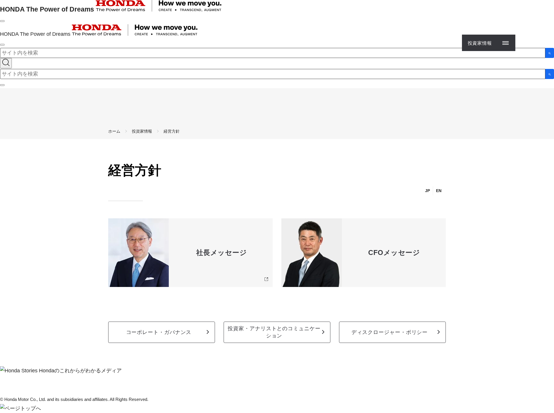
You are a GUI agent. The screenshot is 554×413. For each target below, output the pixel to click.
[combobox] (272, 53)
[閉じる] (2, 85)
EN (438, 190)
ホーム (114, 131)
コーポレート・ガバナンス (159, 332)
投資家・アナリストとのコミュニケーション (274, 332)
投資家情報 (142, 131)
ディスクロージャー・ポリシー (389, 332)
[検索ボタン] (549, 53)
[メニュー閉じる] (2, 45)
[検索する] (6, 63)
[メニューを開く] (2, 21)
